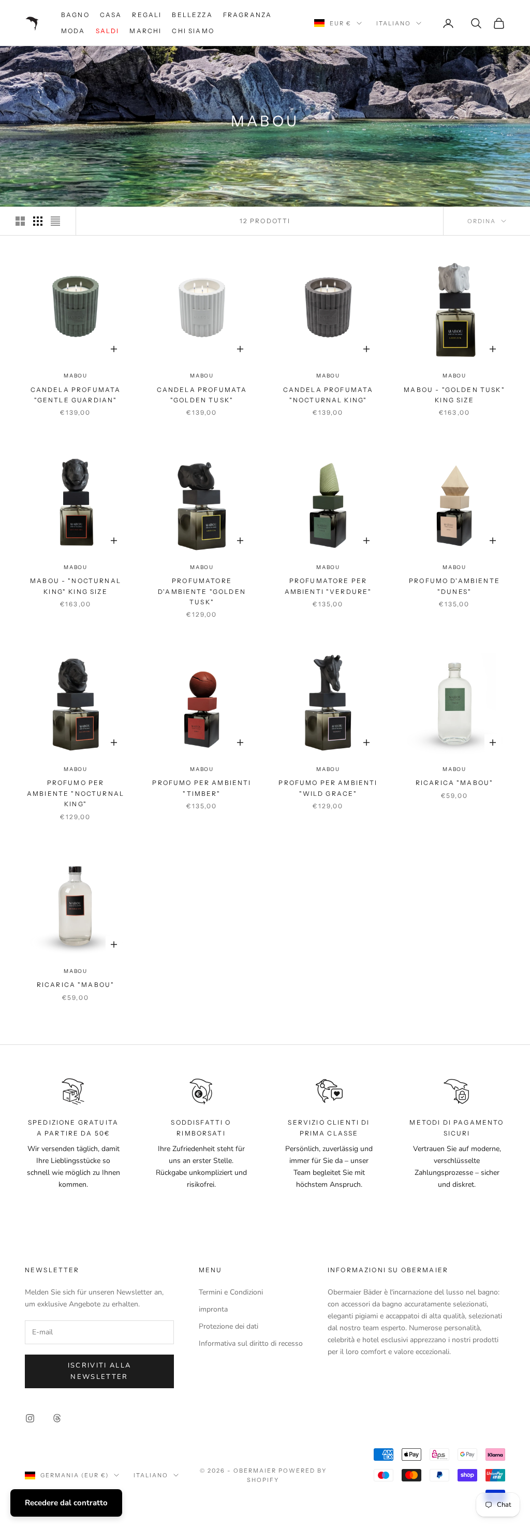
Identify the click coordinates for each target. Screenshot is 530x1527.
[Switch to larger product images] (20, 221)
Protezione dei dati (228, 1326)
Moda (73, 31)
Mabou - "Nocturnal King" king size (75, 586)
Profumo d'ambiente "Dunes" (454, 586)
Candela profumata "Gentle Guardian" (76, 395)
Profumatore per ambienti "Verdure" (328, 586)
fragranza (247, 15)
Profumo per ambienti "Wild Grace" (327, 788)
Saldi (108, 31)
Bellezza (192, 15)
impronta (213, 1309)
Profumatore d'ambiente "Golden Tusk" (202, 591)
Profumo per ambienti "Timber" (201, 788)
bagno (75, 15)
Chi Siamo (193, 31)
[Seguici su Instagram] (30, 1418)
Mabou (75, 375)
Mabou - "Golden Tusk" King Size (454, 395)
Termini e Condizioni (231, 1292)
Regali (146, 15)
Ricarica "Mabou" (455, 783)
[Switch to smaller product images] (37, 221)
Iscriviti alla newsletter (99, 1371)
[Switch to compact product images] (55, 221)
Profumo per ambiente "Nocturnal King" (75, 793)
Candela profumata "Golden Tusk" (202, 395)
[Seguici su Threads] (57, 1418)
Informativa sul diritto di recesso (251, 1343)
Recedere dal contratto (66, 1502)
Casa (111, 15)
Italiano (393, 23)
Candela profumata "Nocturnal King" (328, 395)
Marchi (145, 31)
